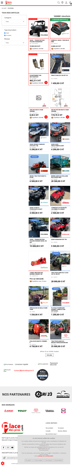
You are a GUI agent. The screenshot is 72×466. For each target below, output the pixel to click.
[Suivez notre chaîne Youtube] (12, 447)
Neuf (7, 33)
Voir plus (49, 355)
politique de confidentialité (45, 456)
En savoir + (29, 460)
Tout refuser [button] (48, 460)
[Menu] (2, 2)
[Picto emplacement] (62, 3)
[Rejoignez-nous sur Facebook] (3, 447)
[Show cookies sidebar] (2, 463)
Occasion (8, 35)
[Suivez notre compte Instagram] (8, 447)
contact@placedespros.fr (24, 370)
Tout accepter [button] (38, 460)
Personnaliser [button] (58, 460)
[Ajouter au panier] (46, 82)
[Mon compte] (66, 2)
